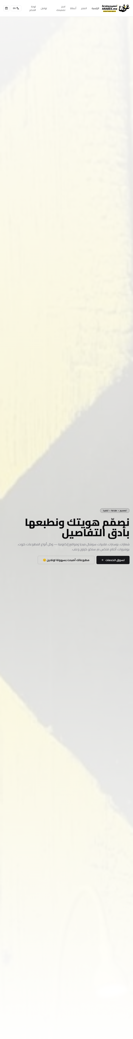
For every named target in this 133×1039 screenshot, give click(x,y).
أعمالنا (73, 8)
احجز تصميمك (60, 8)
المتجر (84, 8)
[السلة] (6, 8)
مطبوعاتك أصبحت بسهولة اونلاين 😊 (66, 560)
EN (14, 8)
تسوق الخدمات (115, 560)
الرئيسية (95, 8)
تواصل (44, 8)
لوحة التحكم (32, 8)
